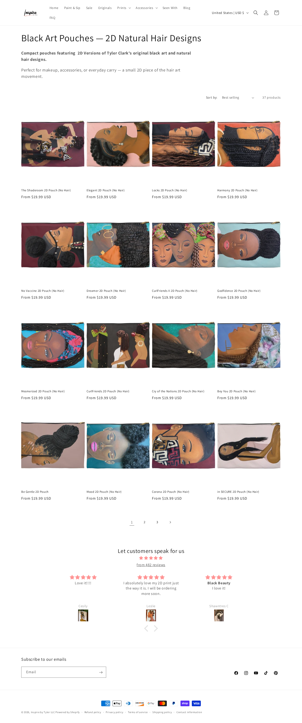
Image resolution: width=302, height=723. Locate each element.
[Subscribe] (101, 672)
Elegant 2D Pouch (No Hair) (106, 190)
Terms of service (138, 712)
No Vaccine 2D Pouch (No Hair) (42, 291)
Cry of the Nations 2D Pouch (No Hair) (178, 391)
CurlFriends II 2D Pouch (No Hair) (174, 291)
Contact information (189, 712)
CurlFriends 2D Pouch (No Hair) (108, 391)
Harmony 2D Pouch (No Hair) (237, 190)
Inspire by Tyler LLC (43, 712)
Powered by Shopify (67, 712)
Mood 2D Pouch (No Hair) (104, 492)
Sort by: (211, 97)
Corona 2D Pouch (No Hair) (170, 492)
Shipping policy (162, 712)
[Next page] (170, 522)
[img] (151, 558)
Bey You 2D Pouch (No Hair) (236, 391)
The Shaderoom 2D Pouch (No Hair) (46, 190)
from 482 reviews (151, 564)
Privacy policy (114, 712)
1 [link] (132, 522)
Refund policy (92, 712)
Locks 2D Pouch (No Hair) (169, 190)
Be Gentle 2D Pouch (35, 492)
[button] (123, 8)
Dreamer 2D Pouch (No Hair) (106, 291)
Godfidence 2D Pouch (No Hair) (238, 291)
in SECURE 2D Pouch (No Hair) (238, 492)
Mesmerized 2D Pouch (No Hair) (43, 391)
